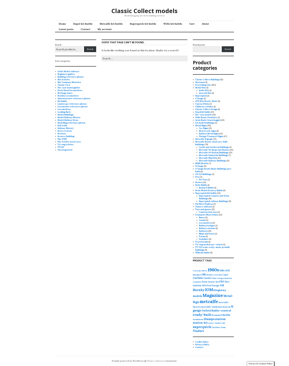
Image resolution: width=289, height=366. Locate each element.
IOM (209, 289)
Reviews (61, 133)
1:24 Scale (197, 271)
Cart (191, 23)
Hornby (199, 290)
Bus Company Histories (69, 82)
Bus (220, 275)
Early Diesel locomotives (69, 90)
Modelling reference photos (71, 123)
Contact (85, 29)
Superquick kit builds (143, 23)
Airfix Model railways (68, 71)
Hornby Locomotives (68, 96)
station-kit (200, 322)
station (220, 319)
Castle (207, 278)
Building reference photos (70, 77)
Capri (225, 274)
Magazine (213, 295)
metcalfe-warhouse (211, 306)
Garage (215, 285)
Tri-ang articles (65, 144)
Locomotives (64, 109)
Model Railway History (68, 117)
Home (62, 23)
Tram (223, 327)
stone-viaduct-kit (216, 323)
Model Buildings (65, 114)
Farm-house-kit (210, 281)
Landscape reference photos (72, 104)
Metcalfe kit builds (111, 23)
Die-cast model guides (68, 87)
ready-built (202, 315)
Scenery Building (65, 136)
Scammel (217, 315)
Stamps (209, 319)
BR (204, 274)
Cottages (220, 278)
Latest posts (66, 29)
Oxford (206, 310)
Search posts (199, 45)
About (205, 23)
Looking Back (64, 112)
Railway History (65, 128)
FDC (222, 281)
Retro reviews (64, 131)
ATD (227, 270)
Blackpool (197, 275)
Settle (226, 315)
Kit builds (62, 101)
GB (222, 285)
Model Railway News (67, 120)
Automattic (171, 361)
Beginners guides (66, 74)
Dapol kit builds (82, 23)
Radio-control (221, 310)
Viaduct (198, 331)
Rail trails (62, 125)
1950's (204, 271)
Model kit (227, 307)
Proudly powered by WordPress (128, 361)
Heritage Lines (64, 93)
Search (58, 45)
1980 (222, 270)
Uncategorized (64, 150)
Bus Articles (63, 79)
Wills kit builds (172, 23)
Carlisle (198, 278)
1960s (213, 270)
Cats (213, 278)
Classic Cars (63, 85)
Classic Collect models (144, 11)
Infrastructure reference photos (73, 98)
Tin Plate (216, 327)
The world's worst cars (69, 141)
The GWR (62, 139)
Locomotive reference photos (72, 106)
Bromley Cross (212, 275)
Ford (208, 285)
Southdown (198, 319)
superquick (202, 327)
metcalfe (209, 301)
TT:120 (60, 147)
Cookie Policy (201, 342)
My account (105, 29)
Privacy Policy (202, 344)
